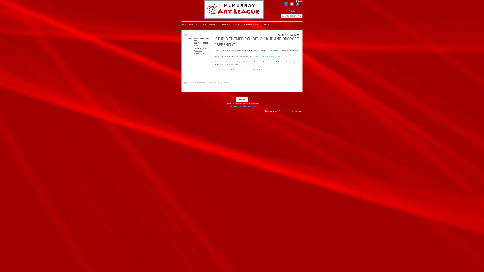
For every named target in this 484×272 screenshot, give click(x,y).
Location (189, 49)
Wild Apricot (279, 111)
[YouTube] (292, 4)
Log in (300, 1)
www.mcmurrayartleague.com (242, 106)
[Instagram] (297, 4)
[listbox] (289, 34)
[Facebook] (286, 4)
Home (186, 82)
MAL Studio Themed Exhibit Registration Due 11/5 (262, 56)
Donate (242, 99)
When (190, 38)
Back (186, 34)
